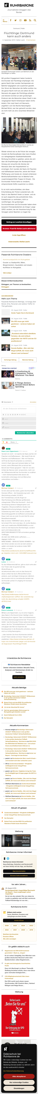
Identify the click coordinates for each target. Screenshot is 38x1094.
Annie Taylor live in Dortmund (22, 313)
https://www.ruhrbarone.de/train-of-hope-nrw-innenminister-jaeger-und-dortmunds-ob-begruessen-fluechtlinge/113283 (19, 641)
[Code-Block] (20, 414)
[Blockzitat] (17, 414)
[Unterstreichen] (8, 414)
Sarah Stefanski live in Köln (13, 715)
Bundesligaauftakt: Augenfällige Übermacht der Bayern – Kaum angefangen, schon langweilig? (20, 892)
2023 (31, 925)
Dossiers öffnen (8, 936)
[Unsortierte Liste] (15, 414)
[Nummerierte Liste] (12, 414)
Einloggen (5, 287)
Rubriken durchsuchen (10, 934)
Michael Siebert (8, 488)
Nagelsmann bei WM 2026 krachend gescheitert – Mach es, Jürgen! (17, 952)
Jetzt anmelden (19, 677)
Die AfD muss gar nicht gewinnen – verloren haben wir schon (23, 323)
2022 (7, 930)
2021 (15, 930)
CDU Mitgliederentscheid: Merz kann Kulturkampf (17, 977)
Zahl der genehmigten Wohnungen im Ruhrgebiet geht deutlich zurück (16, 711)
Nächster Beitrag (27, 360)
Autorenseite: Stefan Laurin (19, 242)
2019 (31, 930)
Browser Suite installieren (19, 875)
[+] (24, 414)
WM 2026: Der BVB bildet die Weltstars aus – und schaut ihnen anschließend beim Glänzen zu (20, 743)
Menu (5, 21)
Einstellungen (19, 1088)
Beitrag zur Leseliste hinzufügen (19, 222)
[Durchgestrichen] (10, 414)
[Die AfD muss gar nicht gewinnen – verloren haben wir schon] (5, 321)
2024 (23, 925)
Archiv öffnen (19, 920)
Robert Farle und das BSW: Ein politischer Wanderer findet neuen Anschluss (17, 703)
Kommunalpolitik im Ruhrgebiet (16, 259)
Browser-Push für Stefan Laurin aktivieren (19, 229)
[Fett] (3, 414)
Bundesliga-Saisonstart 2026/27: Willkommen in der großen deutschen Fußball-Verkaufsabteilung (19, 697)
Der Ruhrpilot (8, 718)
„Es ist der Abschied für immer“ (14, 707)
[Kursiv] (5, 414)
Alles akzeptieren (19, 1076)
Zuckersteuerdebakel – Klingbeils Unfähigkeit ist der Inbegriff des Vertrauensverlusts (18, 766)
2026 (7, 925)
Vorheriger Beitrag (10, 360)
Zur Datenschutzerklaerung (13, 1071)
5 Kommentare (30, 40)
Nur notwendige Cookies (19, 1082)
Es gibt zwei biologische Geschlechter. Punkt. (17, 964)
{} (22, 414)
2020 (23, 930)
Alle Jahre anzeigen (9, 939)
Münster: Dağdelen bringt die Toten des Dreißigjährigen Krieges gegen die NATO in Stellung (20, 773)
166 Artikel (7, 273)
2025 (15, 925)
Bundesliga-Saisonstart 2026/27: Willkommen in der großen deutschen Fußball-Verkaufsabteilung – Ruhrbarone (20, 739)
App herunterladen (19, 871)
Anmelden (33, 402)
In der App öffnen (19, 235)
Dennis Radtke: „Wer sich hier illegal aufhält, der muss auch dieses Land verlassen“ (22, 350)
